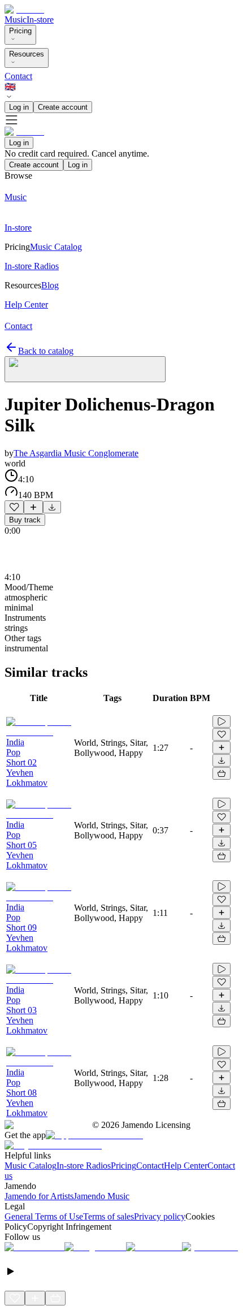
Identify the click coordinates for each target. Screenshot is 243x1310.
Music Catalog (31, 1165)
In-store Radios (84, 1165)
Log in (19, 107)
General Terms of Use (44, 1216)
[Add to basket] (221, 773)
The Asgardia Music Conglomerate (76, 453)
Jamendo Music (101, 1196)
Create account (63, 107)
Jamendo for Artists (39, 1196)
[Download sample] (52, 507)
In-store (40, 19)
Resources (26, 54)
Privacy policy (159, 1216)
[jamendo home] (24, 9)
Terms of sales (108, 1216)
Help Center (185, 1165)
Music (16, 19)
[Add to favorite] (14, 507)
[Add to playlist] (33, 507)
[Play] (85, 369)
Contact (18, 76)
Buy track (25, 520)
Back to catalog (45, 351)
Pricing (20, 31)
